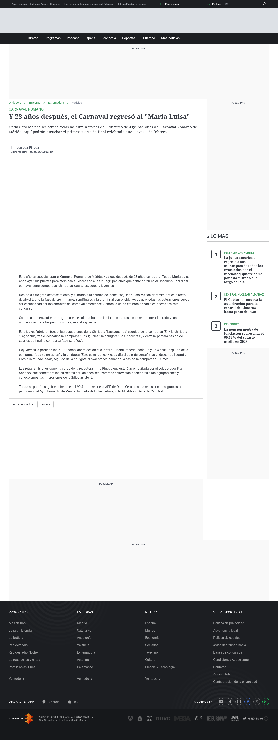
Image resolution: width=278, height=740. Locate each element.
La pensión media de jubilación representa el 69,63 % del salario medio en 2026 (244, 335)
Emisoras (34, 102)
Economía (109, 38)
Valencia (83, 645)
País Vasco (85, 667)
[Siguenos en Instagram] (238, 701)
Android (54, 702)
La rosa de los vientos (24, 660)
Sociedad (152, 645)
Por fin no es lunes (22, 667)
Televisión (152, 652)
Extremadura (56, 102)
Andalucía (84, 638)
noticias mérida (23, 404)
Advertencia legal (225, 630)
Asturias (83, 660)
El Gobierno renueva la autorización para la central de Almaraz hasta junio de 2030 (243, 305)
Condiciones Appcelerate (231, 660)
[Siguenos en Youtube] (221, 701)
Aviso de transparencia (229, 645)
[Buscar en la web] (264, 4)
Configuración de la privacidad (235, 682)
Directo (33, 38)
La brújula (16, 638)
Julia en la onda (20, 630)
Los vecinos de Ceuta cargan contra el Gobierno (88, 4)
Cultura (150, 660)
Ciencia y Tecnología (160, 667)
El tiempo (148, 38)
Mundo (150, 630)
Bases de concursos (227, 652)
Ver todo (15, 678)
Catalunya (84, 630)
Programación (172, 4)
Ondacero (15, 102)
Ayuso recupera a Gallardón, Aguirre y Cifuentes (36, 4)
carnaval (45, 404)
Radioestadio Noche (23, 652)
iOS (76, 702)
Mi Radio (216, 4)
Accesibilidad (222, 674)
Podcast (73, 38)
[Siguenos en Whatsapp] (265, 701)
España (90, 38)
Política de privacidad (228, 623)
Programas (52, 38)
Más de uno (17, 623)
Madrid (82, 623)
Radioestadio (18, 645)
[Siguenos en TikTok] (230, 701)
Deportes (128, 38)
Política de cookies (226, 638)
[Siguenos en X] (256, 701)
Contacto (219, 667)
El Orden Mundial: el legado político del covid (139, 4)
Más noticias (170, 38)
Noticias (76, 102)
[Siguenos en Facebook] (247, 701)
